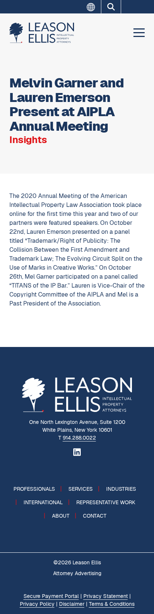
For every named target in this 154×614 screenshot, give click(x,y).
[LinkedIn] (77, 451)
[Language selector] (94, 7)
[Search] (111, 6)
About (61, 515)
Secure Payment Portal (51, 596)
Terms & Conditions (112, 604)
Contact (95, 515)
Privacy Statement (105, 596)
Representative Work (105, 502)
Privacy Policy (37, 604)
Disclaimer (71, 604)
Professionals (34, 489)
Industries (121, 489)
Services (80, 489)
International (43, 502)
